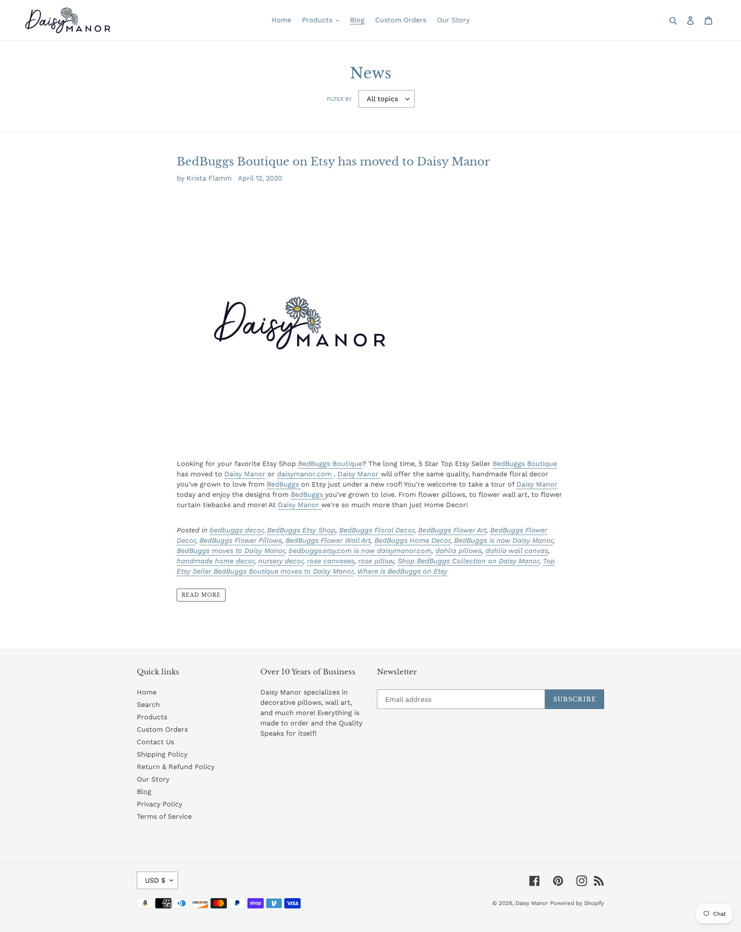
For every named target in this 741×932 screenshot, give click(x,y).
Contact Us (155, 742)
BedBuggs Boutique (330, 464)
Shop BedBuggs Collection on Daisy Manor (468, 561)
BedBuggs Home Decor (412, 540)
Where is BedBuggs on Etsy (402, 571)
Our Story (153, 779)
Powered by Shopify (577, 903)
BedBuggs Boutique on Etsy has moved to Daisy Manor (333, 161)
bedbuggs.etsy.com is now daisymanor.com (360, 551)
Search (148, 705)
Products (152, 717)
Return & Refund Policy (175, 767)
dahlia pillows (458, 551)
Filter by (339, 99)
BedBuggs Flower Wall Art (328, 540)
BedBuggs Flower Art (452, 530)
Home (147, 692)
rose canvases (330, 561)
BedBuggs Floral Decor (376, 530)
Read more (201, 595)
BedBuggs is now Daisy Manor (503, 540)
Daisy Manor (244, 474)
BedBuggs (284, 484)
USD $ (155, 880)
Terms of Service (164, 816)
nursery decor (280, 561)
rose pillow (376, 561)
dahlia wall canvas (516, 551)
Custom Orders (162, 729)
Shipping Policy (162, 754)
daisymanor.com (305, 474)
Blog (144, 792)
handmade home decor (215, 561)
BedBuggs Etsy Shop (301, 530)
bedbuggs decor (236, 530)
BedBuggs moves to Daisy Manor (231, 551)
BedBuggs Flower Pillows (240, 540)
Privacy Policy (159, 804)
